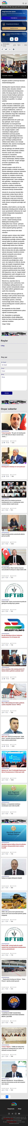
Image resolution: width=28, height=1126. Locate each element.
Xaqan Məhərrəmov (11, 1121)
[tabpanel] (14, 334)
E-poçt (2, 368)
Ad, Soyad (3, 362)
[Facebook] (12, 39)
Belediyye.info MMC (8, 1118)
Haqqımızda (11, 1108)
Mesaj (2, 374)
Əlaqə (19, 1108)
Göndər (7, 393)
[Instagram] (16, 39)
